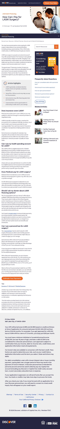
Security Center (30, 395)
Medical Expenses (20, 286)
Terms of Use (18, 395)
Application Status (22, 3)
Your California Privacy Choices (29, 400)
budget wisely (13, 213)
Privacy (41, 395)
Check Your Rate (51, 3)
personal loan (8, 231)
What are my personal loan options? (44, 94)
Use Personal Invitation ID (34, 3)
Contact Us (50, 395)
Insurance (4, 286)
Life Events (11, 286)
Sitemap (9, 395)
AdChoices (30, 397)
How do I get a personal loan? (43, 90)
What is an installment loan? (42, 97)
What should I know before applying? (45, 87)
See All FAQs (40, 102)
